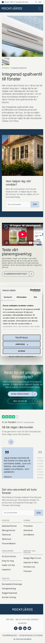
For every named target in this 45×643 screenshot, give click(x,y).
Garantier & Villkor (31, 562)
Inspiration (6, 569)
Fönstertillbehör (9, 543)
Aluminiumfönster (9, 526)
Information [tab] (22, 297)
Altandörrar (28, 530)
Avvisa (21, 351)
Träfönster (6, 534)
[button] (42, 348)
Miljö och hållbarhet (27, 619)
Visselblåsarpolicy (9, 635)
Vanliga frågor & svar (32, 558)
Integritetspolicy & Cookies (31, 635)
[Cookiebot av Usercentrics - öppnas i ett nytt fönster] (30, 290)
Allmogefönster (8, 530)
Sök (39, 2)
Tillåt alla (21, 338)
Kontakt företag (9, 597)
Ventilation (5, 68)
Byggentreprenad (9, 593)
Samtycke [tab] (8, 297)
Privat (7, 2)
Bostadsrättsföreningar (12, 584)
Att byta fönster (9, 556)
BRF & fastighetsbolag (19, 2)
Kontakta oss (29, 567)
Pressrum (28, 571)
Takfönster (6, 539)
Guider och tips (8, 565)
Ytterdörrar (28, 526)
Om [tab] (35, 297)
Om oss (10, 619)
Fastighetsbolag (9, 588)
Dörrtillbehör (29, 534)
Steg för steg (8, 561)
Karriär (22, 623)
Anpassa (20, 344)
